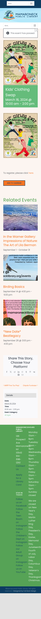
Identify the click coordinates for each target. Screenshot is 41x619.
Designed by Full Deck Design (24, 591)
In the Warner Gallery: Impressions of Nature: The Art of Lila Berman (20, 241)
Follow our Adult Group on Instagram (20, 554)
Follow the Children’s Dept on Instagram (20, 535)
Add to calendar (14, 183)
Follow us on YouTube (20, 569)
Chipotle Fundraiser (30, 385)
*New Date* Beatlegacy (12, 333)
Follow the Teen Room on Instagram (20, 517)
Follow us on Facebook (20, 502)
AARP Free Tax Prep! (11, 385)
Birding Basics (13, 287)
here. (31, 173)
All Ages (8, 415)
